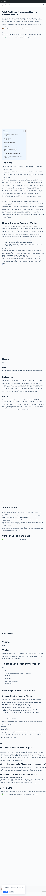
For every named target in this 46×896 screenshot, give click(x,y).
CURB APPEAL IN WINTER (27, 28)
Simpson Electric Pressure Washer (12, 150)
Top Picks (6, 132)
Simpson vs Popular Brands (9, 142)
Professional (8, 138)
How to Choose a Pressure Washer (11, 134)
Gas (6, 136)
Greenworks (8, 143)
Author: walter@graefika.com (13, 158)
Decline (11, 891)
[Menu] (43, 4)
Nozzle (7, 139)
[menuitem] (1, 1)
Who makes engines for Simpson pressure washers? (15, 154)
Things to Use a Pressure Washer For (11, 147)
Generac (7, 145)
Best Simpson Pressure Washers (10, 149)
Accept (5, 891)
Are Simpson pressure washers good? (13, 153)
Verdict (7, 146)
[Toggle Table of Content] (24, 131)
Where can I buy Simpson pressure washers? (14, 156)
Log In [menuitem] (5, 1)
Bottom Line (6, 157)
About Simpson (7, 140)
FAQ (4, 152)
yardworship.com (8, 5)
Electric (7, 135)
